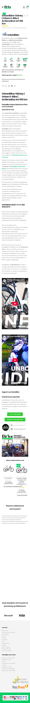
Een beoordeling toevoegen (19, 27)
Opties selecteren (22, 495)
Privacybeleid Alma (7, 667)
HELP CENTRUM (15, 414)
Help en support (6, 647)
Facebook (3, 86)
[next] (27, 15)
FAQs (3, 641)
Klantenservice (6, 643)
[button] (3, 7)
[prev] (25, 15)
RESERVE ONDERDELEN (15, 419)
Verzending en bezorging (8, 632)
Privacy (4, 661)
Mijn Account (5, 630)
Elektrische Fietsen (7, 477)
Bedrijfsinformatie (6, 659)
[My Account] (24, 7)
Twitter (6, 86)
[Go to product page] (8, 469)
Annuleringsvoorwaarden (8, 663)
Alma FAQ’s (5, 640)
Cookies (4, 665)
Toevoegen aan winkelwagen (13, 486)
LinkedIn (9, 86)
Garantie (4, 645)
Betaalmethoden (6, 649)
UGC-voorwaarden (7, 651)
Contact (4, 638)
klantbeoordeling (6, 27)
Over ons (4, 636)
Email (11, 86)
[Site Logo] (7, 7)
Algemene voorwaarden (8, 658)
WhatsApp (14, 86)
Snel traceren (5, 634)
